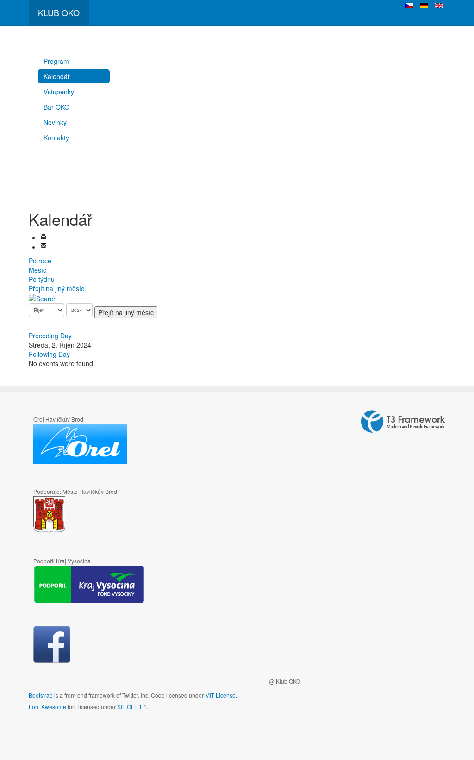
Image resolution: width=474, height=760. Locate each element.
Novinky (55, 122)
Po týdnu (42, 279)
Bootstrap (41, 695)
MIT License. (221, 695)
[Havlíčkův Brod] (76, 515)
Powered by (403, 421)
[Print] (43, 237)
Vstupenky (59, 91)
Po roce (40, 260)
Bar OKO (56, 107)
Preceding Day (50, 335)
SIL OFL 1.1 (132, 706)
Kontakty (56, 137)
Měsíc (37, 269)
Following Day (49, 354)
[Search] (43, 297)
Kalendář (57, 76)
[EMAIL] (43, 246)
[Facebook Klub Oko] (51, 644)
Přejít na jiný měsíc (56, 288)
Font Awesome (47, 706)
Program (56, 61)
